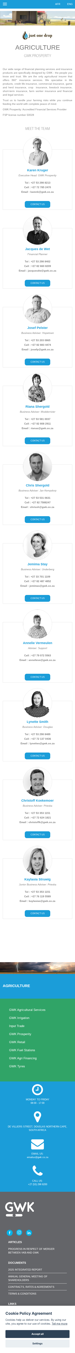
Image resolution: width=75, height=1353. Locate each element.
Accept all (37, 1333)
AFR (57, 4)
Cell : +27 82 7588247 (38, 502)
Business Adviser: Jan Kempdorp (37, 490)
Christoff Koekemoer (37, 800)
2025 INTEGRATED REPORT (25, 1269)
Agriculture (17, 986)
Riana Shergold (37, 406)
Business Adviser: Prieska (37, 805)
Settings (37, 1343)
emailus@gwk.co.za (37, 1157)
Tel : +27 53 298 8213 (37, 182)
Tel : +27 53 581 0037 (37, 419)
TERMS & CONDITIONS (22, 1293)
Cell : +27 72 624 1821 (37, 817)
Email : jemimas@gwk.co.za (37, 585)
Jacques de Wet (37, 249)
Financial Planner (37, 254)
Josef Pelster (37, 328)
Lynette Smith (37, 722)
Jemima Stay (37, 564)
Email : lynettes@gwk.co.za (38, 743)
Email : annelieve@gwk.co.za (37, 660)
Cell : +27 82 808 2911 (37, 423)
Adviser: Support (37, 648)
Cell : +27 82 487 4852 (37, 581)
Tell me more (59, 1323)
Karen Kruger (37, 170)
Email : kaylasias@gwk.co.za (37, 900)
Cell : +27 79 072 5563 (37, 655)
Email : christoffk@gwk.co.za (37, 822)
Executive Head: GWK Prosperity (37, 175)
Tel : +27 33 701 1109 (37, 576)
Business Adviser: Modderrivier (37, 411)
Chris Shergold (37, 485)
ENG (70, 4)
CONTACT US (38, 204)
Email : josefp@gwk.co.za (38, 349)
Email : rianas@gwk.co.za (37, 428)
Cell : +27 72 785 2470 (37, 187)
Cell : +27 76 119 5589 (37, 896)
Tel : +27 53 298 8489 (37, 734)
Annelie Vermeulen (37, 643)
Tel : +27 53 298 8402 (37, 261)
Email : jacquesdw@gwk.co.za (37, 270)
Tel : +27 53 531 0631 (37, 497)
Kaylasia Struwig (37, 879)
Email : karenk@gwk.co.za (37, 191)
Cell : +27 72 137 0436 (37, 738)
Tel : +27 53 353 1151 (37, 813)
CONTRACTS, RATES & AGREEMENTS (31, 1286)
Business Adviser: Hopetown (37, 332)
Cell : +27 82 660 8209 (37, 266)
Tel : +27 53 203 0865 (37, 340)
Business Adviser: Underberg (37, 569)
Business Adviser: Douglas (37, 726)
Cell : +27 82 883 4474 (37, 344)
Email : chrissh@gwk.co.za (37, 507)
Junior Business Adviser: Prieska (37, 884)
